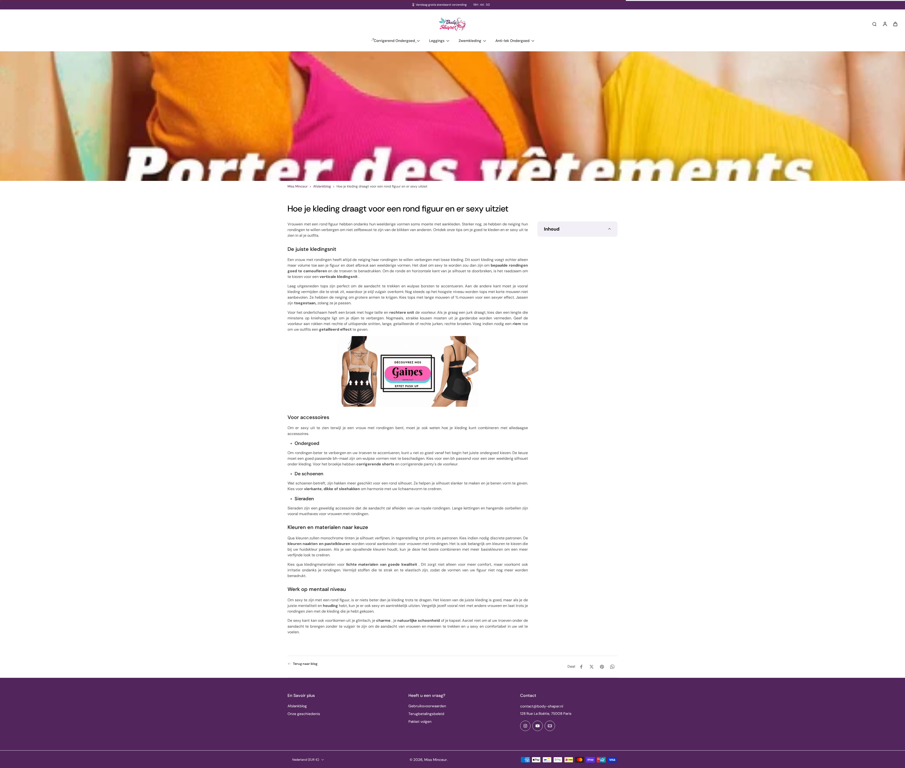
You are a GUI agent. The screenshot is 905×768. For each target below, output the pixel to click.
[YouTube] (537, 726)
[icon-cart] (895, 23)
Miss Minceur (298, 186)
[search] (874, 23)
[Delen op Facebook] (581, 667)
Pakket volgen (420, 721)
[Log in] (885, 23)
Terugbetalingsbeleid (426, 713)
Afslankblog (322, 186)
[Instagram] (525, 726)
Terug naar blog (305, 664)
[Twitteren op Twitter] (591, 667)
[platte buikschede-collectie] (408, 371)
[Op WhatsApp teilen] (612, 667)
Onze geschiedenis (304, 713)
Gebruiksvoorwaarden (427, 706)
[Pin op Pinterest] (602, 667)
